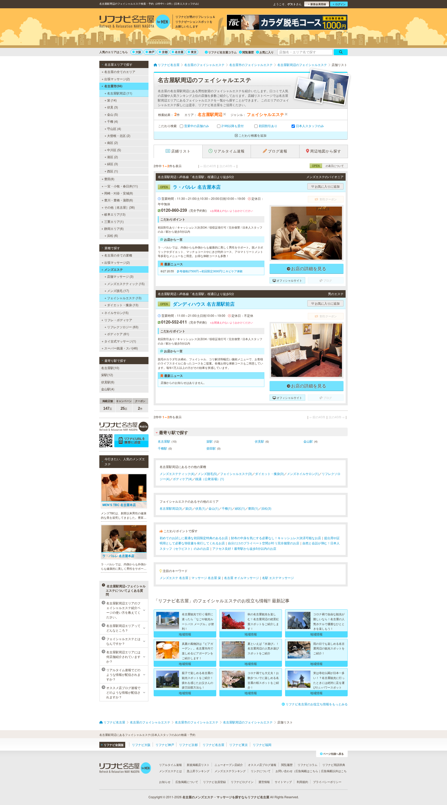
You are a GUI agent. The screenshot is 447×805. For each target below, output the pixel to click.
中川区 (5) (114, 150)
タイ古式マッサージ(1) (120, 341)
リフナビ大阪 (141, 744)
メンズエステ (113, 269)
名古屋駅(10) (110, 367)
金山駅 (308, 441)
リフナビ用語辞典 (333, 765)
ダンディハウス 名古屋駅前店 (197, 304)
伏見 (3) (112, 107)
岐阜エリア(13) (114, 214)
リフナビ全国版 (114, 745)
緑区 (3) (112, 164)
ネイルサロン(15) (116, 312)
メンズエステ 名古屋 (174, 577)
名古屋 (179, 52)
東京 (194, 52)
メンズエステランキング (230, 771)
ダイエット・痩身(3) (269, 473)
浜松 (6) (112, 235)
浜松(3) (266, 508)
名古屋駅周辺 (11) (119, 93)
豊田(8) (109, 179)
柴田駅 (211, 448)
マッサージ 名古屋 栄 (206, 577)
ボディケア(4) (182, 479)
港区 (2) (112, 157)
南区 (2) (112, 142)
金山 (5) (112, 114)
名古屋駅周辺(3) (171, 508)
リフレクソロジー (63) (122, 327)
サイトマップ (283, 782)
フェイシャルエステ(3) (236, 473)
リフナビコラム (307, 765)
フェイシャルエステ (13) (124, 298)
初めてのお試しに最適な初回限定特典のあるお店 (194, 538)
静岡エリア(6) (114, 228)
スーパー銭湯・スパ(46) (121, 348)
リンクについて (261, 771)
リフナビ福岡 (262, 744)
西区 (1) (112, 171)
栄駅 (209, 441)
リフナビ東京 (238, 744)
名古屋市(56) (113, 86)
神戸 (151, 52)
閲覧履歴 (248, 52)
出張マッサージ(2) (117, 79)
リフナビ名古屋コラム (222, 52)
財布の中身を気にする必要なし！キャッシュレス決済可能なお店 (276, 538)
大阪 (138, 52)
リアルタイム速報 (170, 765)
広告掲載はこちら (306, 771)
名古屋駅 (164, 441)
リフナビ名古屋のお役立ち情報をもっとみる (317, 704)
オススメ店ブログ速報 (262, 765)
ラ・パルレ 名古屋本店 (190, 187)
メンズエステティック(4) (177, 473)
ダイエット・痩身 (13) (122, 305)
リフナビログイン (242, 782)
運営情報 (264, 782)
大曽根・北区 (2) (118, 135)
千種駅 (162, 448)
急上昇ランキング (198, 771)
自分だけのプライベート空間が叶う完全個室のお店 (263, 543)
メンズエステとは (170, 771)
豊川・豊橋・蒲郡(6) (118, 200)
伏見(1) (200, 508)
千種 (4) (112, 121)
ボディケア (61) (118, 334)
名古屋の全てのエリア (119, 71)
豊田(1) (253, 508)
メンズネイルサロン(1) (303, 473)
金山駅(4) (107, 389)
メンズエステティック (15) (126, 283)
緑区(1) (240, 508)
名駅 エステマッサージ (278, 577)
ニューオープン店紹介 (228, 765)
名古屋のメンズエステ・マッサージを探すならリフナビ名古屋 (225, 797)
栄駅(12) (107, 374)
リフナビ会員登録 (214, 782)
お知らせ (164, 782)
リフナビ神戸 (164, 744)
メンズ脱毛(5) (207, 473)
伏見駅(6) (107, 382)
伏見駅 (259, 441)
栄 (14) (112, 100)
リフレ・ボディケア (118, 320)
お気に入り (266, 52)
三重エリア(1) (114, 221)
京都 (165, 52)
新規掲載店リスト (198, 765)
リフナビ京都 (188, 744)
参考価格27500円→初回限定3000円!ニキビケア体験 (210, 271)
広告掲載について (186, 782)
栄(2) (188, 508)
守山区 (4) (114, 128)
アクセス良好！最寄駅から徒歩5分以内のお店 (244, 548)
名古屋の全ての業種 (118, 255)
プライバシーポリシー (327, 782)
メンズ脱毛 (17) (118, 290)
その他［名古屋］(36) (119, 207)
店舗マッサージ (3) (120, 276)
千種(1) (227, 508)
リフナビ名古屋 (213, 744)
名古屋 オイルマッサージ (241, 577)
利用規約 (302, 782)
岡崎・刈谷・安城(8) (118, 193)
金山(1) (213, 508)
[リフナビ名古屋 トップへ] (134, 22)
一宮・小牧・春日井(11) (121, 186)
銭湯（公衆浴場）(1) (209, 479)
